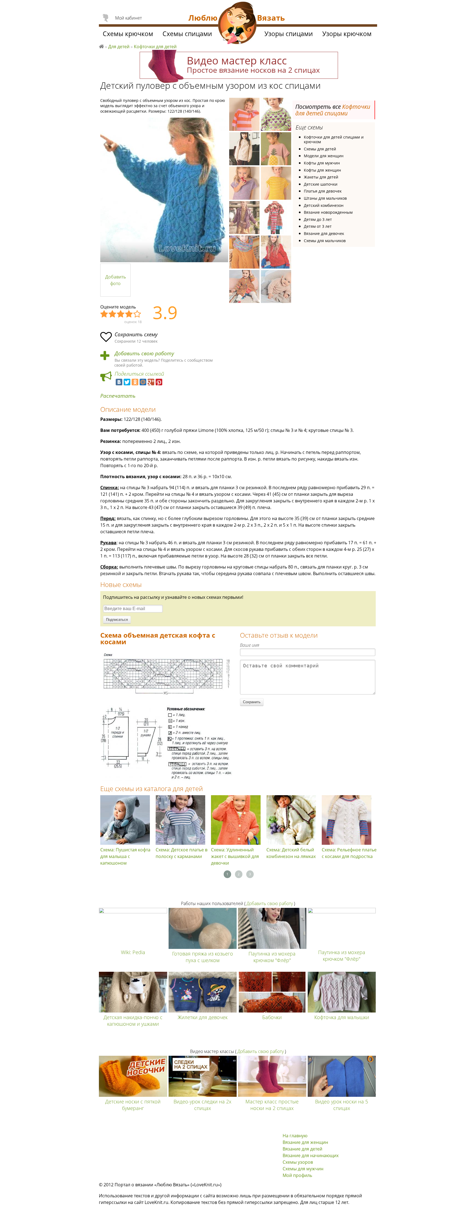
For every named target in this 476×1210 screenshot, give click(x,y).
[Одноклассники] (135, 382)
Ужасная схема (104, 314)
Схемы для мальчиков (325, 240)
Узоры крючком (347, 33)
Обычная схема (121, 314)
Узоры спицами (288, 33)
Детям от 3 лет (318, 226)
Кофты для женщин (322, 170)
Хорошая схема (129, 314)
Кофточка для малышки (341, 1017)
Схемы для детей (320, 148)
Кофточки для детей (155, 47)
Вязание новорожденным (328, 212)
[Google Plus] (151, 382)
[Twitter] (127, 382)
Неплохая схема (113, 314)
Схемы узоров (298, 1162)
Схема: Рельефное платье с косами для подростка (349, 853)
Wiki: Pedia (133, 952)
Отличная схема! (137, 314)
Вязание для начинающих (311, 1155)
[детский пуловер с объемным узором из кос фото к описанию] (164, 190)
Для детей (118, 47)
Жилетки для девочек (203, 1017)
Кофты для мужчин (322, 163)
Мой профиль (297, 1175)
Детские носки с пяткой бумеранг (133, 1104)
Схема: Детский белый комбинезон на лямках (291, 853)
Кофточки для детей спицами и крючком (334, 139)
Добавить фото (115, 280)
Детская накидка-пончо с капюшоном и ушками (133, 1020)
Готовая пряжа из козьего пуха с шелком (202, 956)
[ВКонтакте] (119, 382)
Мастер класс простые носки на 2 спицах (272, 1104)
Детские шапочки (320, 184)
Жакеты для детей (321, 177)
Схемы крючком (128, 33)
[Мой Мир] (143, 382)
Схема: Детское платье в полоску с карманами (181, 853)
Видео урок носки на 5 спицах (341, 1104)
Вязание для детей (302, 1149)
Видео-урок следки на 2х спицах (202, 1104)
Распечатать (118, 395)
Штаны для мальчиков (325, 198)
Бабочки (272, 1017)
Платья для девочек (323, 191)
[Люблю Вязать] (237, 24)
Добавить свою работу (144, 353)
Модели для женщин (324, 155)
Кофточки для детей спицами (332, 110)
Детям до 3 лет (318, 219)
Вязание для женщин (305, 1142)
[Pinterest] (159, 382)
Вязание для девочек (324, 233)
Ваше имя (249, 645)
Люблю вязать (101, 45)
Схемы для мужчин (303, 1169)
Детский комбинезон (324, 205)
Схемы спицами (187, 33)
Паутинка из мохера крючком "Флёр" (272, 956)
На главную (295, 1136)
